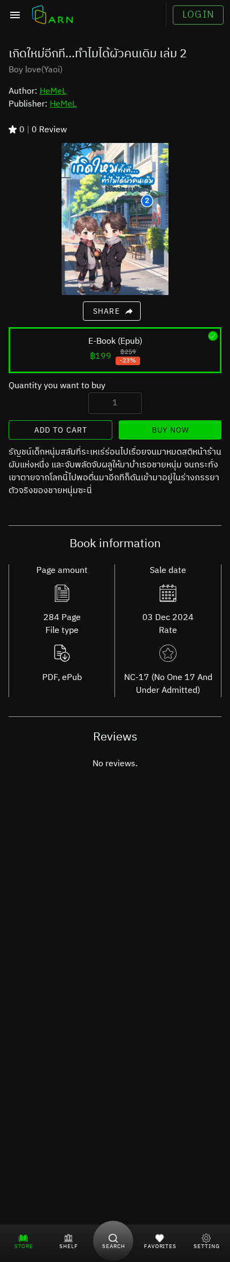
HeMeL (53, 91)
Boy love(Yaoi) (36, 70)
